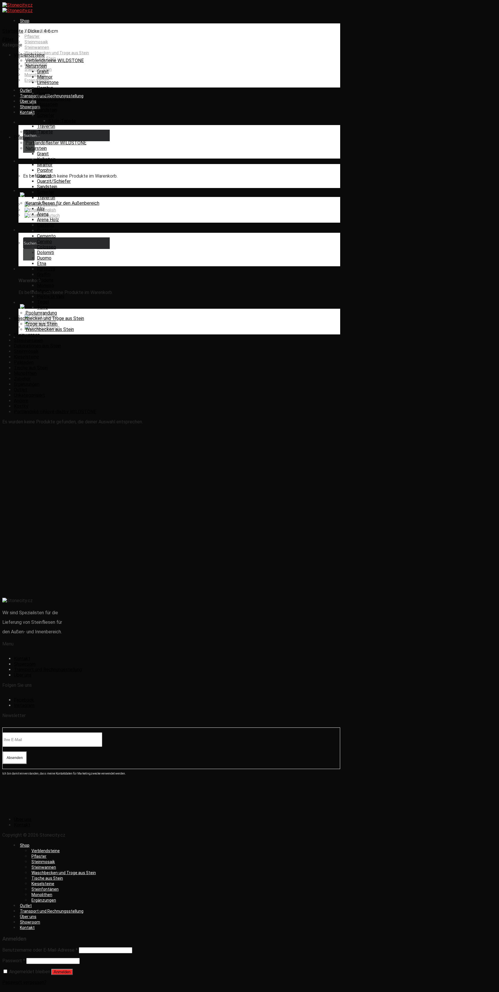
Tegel (43, 302)
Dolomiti (45, 252)
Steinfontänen (28, 340)
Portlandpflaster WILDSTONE (55, 143)
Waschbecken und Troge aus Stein (57, 53)
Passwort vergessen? (24, 982)
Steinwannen (37, 47)
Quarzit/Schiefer (54, 99)
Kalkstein (46, 159)
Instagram (24, 705)
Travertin (46, 126)
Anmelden (62, 972)
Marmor (45, 77)
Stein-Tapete (62, 121)
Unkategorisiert (29, 395)
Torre (42, 307)
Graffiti (44, 274)
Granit (43, 71)
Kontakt (27, 112)
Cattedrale (48, 230)
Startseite (12, 31)
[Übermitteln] (29, 254)
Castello (45, 225)
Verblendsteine (29, 55)
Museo (44, 291)
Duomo (44, 258)
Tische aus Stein (31, 368)
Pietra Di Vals (50, 296)
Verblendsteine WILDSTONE (54, 60)
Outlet (26, 90)
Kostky (21, 406)
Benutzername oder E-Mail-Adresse (40, 950)
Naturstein (36, 66)
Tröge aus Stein (41, 324)
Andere (21, 400)
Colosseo (46, 247)
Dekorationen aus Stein (37, 346)
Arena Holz (48, 219)
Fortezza (46, 269)
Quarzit (44, 93)
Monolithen (35, 74)
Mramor (45, 164)
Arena (43, 214)
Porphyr (45, 88)
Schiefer (45, 115)
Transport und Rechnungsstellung (51, 96)
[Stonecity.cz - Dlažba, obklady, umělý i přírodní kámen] (17, 7)
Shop (24, 20)
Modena (45, 280)
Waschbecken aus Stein (49, 329)
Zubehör (22, 378)
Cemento (46, 236)
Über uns (28, 101)
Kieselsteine (26, 357)
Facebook (24, 700)
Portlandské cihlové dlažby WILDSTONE (55, 411)
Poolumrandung (41, 313)
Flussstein (47, 104)
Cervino (44, 241)
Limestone (48, 82)
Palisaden (23, 362)
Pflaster (32, 36)
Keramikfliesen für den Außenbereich (62, 203)
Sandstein (47, 110)
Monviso (45, 285)
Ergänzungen (27, 384)
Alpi (40, 208)
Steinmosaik (36, 42)
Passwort (13, 960)
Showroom (30, 107)
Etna (41, 263)
